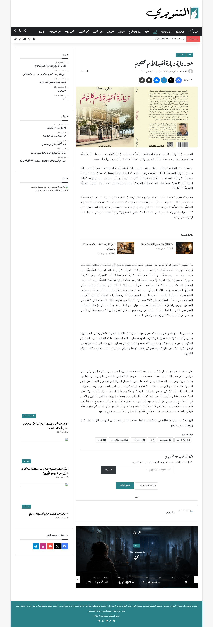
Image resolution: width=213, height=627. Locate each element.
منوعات (121, 31)
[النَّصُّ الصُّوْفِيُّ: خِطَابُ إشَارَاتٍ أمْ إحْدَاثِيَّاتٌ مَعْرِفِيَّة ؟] (184, 248)
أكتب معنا (70, 31)
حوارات (110, 31)
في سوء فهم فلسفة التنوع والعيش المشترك (165, 39)
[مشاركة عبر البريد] (149, 80)
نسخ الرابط (125, 485)
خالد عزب (183, 72)
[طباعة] (142, 80)
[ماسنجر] (156, 80)
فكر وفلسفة (180, 31)
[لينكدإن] (164, 80)
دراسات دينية (166, 31)
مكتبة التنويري (84, 31)
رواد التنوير (98, 31)
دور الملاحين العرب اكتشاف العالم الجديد (137, 557)
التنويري (180, 55)
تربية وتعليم (193, 31)
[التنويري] (172, 13)
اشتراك (108, 470)
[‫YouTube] (50, 546)
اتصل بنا (42, 31)
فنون (147, 31)
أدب (155, 31)
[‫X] (171, 80)
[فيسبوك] (178, 80)
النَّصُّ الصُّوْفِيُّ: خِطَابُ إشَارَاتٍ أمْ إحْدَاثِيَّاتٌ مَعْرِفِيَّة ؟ (157, 243)
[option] (137, 557)
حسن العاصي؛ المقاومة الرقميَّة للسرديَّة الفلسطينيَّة (48, 514)
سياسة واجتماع (135, 31)
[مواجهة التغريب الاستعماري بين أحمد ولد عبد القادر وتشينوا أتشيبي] (125, 248)
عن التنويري (56, 31)
